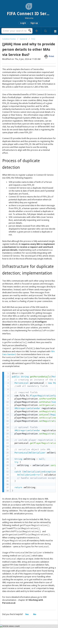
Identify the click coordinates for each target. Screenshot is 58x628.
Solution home (9, 39)
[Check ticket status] (45, 31)
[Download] (23, 320)
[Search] (30, 30)
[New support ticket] (36, 31)
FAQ (33, 39)
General (23, 39)
